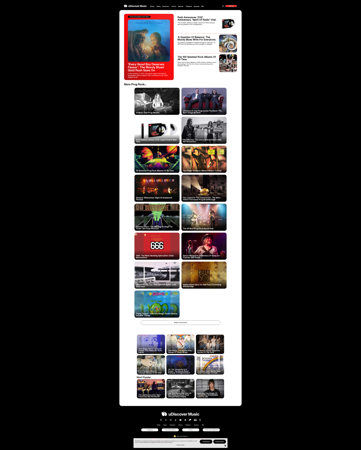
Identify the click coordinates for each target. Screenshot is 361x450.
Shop (152, 6)
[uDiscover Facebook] (161, 420)
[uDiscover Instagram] (170, 420)
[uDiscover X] (166, 420)
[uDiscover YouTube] (180, 420)
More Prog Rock (180, 322)
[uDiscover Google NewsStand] (195, 420)
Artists (173, 6)
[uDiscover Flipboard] (190, 420)
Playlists (189, 6)
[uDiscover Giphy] (200, 420)
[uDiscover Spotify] (185, 420)
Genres (180, 6)
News (159, 6)
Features (165, 6)
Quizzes (196, 6)
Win (202, 6)
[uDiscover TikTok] (175, 420)
